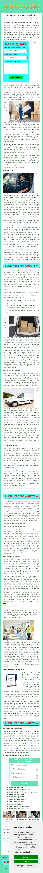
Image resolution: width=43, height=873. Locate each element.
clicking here (13, 750)
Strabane (19, 501)
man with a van (8, 517)
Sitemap (4, 857)
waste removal (34, 691)
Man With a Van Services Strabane (16, 755)
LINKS (23, 12)
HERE (4, 603)
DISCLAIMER (38, 12)
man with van (29, 194)
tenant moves (14, 691)
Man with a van (17, 747)
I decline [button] (26, 861)
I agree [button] (25, 857)
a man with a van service (31, 122)
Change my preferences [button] (25, 866)
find (8, 731)
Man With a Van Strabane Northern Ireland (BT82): (20, 22)
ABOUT (27, 12)
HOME (19, 12)
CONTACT (32, 12)
